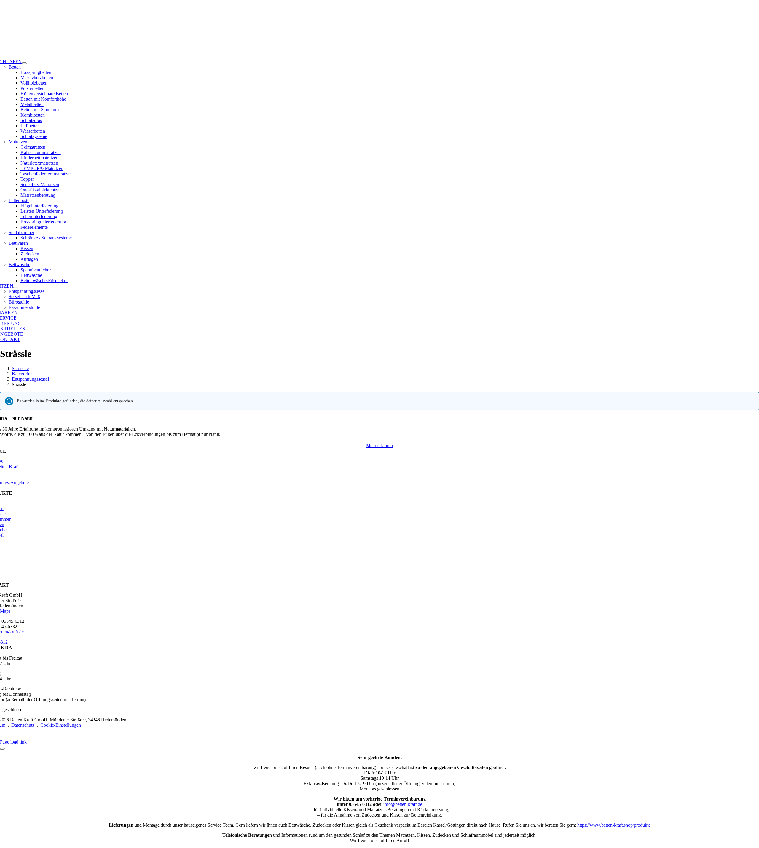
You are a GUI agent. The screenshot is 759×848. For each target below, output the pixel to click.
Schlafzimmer (21, 232)
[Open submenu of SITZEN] (15, 287)
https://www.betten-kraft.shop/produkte (613, 825)
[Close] (2, 749)
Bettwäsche (19, 264)
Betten (15, 66)
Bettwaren (18, 243)
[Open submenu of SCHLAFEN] (24, 63)
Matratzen (18, 141)
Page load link (13, 741)
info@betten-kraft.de (402, 804)
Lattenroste (19, 200)
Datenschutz (22, 725)
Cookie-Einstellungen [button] (60, 725)
